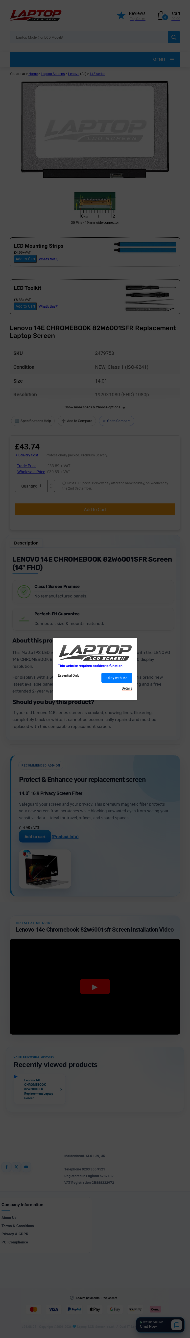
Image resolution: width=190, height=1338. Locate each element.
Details (127, 688)
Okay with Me (116, 677)
